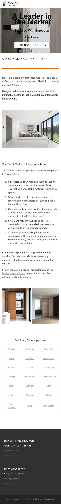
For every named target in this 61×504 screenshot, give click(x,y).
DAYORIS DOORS (23, 499)
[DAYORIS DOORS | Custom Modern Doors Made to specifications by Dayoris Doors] (12, 3)
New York (48, 349)
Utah (48, 385)
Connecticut (48, 367)
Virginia (11, 394)
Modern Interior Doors (13, 273)
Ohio (30, 405)
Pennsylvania (30, 376)
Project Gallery (30, 45)
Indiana (11, 367)
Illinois (12, 385)
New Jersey (48, 405)
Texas (11, 358)
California (29, 349)
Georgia (11, 376)
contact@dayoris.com (12, 478)
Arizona (29, 367)
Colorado (48, 394)
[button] (30, 129)
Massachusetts (49, 376)
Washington (48, 358)
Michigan (30, 385)
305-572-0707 (9, 455)
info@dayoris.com (11, 450)
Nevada (29, 394)
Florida (11, 349)
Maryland (29, 358)
